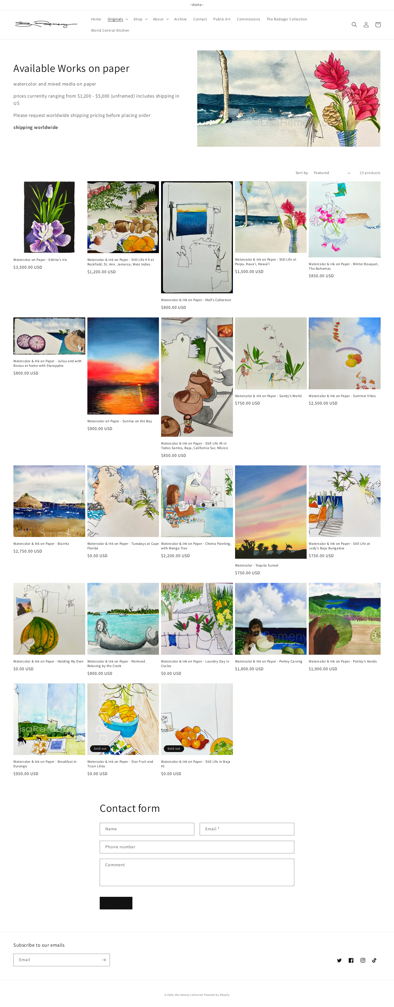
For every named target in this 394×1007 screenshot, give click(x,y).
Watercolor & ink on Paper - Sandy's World (268, 396)
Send (116, 903)
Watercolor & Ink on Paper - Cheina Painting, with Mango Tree (196, 546)
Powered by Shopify (217, 995)
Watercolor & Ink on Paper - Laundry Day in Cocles (195, 663)
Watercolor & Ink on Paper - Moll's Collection (196, 300)
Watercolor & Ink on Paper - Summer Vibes (342, 396)
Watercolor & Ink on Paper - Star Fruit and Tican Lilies (120, 764)
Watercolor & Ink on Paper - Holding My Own (48, 661)
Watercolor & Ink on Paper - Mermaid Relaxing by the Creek (116, 663)
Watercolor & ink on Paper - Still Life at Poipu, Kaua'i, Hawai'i (265, 261)
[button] (117, 19)
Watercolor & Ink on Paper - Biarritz (41, 544)
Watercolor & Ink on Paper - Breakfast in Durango (45, 764)
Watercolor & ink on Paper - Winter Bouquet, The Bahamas (343, 266)
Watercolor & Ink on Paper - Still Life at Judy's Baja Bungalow (339, 546)
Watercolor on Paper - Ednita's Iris (40, 260)
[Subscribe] (104, 960)
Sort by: (302, 172)
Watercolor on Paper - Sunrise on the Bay (119, 421)
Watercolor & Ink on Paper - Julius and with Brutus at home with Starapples (47, 363)
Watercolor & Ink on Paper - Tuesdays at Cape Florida (123, 546)
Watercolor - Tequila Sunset (256, 565)
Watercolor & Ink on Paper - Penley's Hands (343, 661)
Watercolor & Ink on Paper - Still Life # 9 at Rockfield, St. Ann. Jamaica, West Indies (120, 262)
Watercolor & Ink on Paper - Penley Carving (269, 661)
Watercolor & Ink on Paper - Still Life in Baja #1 (196, 764)
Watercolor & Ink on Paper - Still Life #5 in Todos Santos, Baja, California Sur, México (194, 445)
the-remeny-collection (189, 995)
